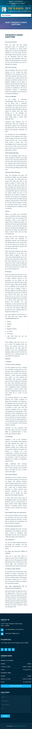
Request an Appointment (16, 1)
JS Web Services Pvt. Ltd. (19, 726)
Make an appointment (16, 686)
